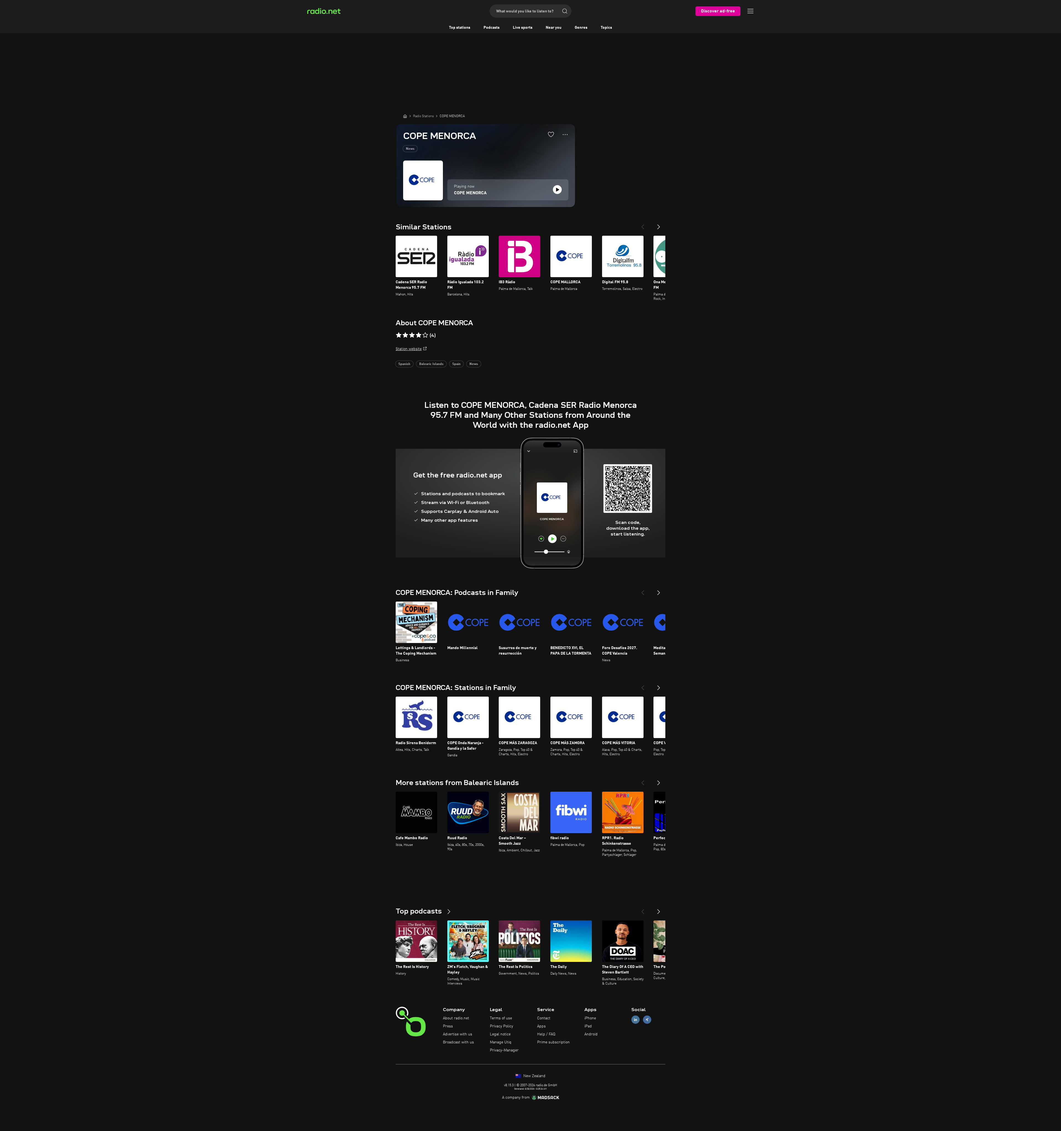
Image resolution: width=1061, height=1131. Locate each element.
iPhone (590, 1018)
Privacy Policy (501, 1026)
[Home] (405, 116)
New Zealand (533, 1076)
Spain (456, 364)
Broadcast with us (458, 1042)
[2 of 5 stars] (405, 335)
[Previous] (642, 224)
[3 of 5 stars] (412, 335)
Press (448, 1026)
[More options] (565, 134)
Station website (409, 349)
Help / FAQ (546, 1034)
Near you (553, 28)
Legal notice (500, 1034)
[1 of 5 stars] (398, 335)
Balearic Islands (431, 364)
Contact (543, 1018)
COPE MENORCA (470, 193)
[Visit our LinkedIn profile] (635, 1020)
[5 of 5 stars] (425, 335)
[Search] (564, 11)
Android (591, 1034)
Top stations (459, 28)
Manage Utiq (500, 1042)
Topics (606, 28)
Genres (581, 28)
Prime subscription (553, 1042)
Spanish (404, 364)
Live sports (522, 28)
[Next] (658, 224)
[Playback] (557, 189)
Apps (541, 1026)
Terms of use (501, 1018)
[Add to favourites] (551, 134)
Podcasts (492, 28)
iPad (588, 1026)
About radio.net (456, 1018)
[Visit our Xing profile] (647, 1020)
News (410, 149)
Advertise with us (457, 1034)
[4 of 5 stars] (418, 335)
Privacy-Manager (504, 1050)
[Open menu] (750, 11)
